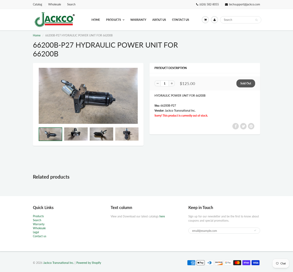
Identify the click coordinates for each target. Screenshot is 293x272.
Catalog (37, 4)
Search (71, 4)
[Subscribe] (255, 230)
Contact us (180, 19)
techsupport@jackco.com (244, 4)
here (162, 216)
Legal (36, 232)
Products (113, 19)
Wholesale (54, 4)
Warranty (138, 19)
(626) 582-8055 (209, 4)
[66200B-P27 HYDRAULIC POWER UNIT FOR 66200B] (88, 96)
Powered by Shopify (88, 262)
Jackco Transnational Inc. (180, 110)
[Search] (256, 20)
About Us (159, 19)
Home (95, 19)
